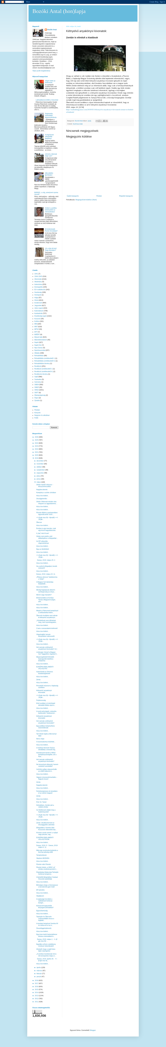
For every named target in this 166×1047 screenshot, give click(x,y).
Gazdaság (38, 292)
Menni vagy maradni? (44, 595)
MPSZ (36, 329)
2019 (37, 458)
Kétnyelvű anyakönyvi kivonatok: (44, 691)
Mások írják (38, 337)
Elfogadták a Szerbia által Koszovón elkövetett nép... (46, 828)
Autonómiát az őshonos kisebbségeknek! (44, 672)
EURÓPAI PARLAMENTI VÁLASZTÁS (44, 668)
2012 (37, 998)
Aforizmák (37, 279)
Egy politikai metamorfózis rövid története (45, 727)
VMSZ (36, 390)
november (40, 464)
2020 (37, 455)
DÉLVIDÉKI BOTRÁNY (49, 174)
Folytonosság (41, 700)
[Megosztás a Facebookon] (104, 121)
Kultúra (36, 321)
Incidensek (38, 303)
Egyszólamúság (42, 911)
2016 (37, 986)
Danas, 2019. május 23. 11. (46, 574)
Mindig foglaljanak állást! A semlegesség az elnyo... (45, 591)
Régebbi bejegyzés (126, 196)
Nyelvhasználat (78, 124)
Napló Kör (38, 345)
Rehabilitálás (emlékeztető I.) (44, 358)
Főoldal (99, 196)
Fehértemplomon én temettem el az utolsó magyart (46, 792)
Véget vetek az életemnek (50, 81)
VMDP (36, 387)
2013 (37, 996)
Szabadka (38, 379)
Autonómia (38, 284)
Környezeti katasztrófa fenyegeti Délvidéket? (45, 906)
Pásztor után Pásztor (43, 864)
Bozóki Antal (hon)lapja (59, 11)
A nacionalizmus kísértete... (45, 742)
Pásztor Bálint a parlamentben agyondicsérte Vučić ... (47, 513)
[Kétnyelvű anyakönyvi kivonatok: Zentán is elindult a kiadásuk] (100, 71)
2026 (37, 437)
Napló (36, 342)
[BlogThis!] (99, 121)
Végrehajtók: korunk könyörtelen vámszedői (45, 635)
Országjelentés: (41, 499)
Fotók (36, 418)
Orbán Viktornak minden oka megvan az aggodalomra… (46, 502)
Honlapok (37, 295)
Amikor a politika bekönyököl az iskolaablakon (51, 210)
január (39, 976)
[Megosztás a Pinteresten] (106, 121)
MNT (36, 327)
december (40, 461)
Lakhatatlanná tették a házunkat (47, 100)
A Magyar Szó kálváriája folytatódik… (44, 583)
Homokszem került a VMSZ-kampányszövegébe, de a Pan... (46, 754)
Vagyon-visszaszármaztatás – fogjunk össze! (46, 778)
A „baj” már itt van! (42, 533)
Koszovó (37, 319)
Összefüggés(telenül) (43, 928)
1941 (36, 274)
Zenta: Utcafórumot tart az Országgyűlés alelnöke (45, 824)
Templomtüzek (41, 855)
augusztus (40, 473)
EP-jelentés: (40, 890)
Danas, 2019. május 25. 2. (46, 560)
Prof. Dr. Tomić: (41, 802)
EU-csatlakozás (39, 289)
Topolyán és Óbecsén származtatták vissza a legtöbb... (45, 918)
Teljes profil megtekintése (41, 71)
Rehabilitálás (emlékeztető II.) (44, 361)
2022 (37, 449)
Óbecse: (39, 522)
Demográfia (38, 287)
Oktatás (37, 353)
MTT (35, 332)
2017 (37, 983)
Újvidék (37, 400)
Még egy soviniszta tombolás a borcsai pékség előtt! (47, 851)
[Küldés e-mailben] (97, 121)
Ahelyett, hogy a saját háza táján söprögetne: (45, 950)
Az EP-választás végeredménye (42, 542)
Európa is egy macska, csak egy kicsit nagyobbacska (46, 529)
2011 (37, 1002)
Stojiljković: (40, 896)
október (39, 467)
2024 (37, 443)
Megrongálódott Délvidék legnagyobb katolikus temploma (45, 659)
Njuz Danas (38, 348)
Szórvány (37, 382)
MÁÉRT (37, 334)
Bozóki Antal (52, 30)
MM (35, 324)
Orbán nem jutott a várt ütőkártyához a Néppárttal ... (47, 537)
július (39, 476)
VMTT (36, 393)
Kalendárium (38, 311)
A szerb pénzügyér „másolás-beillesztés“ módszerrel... (46, 712)
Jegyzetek (38, 305)
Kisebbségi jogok (40, 316)
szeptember (41, 470)
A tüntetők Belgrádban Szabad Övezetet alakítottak (47, 878)
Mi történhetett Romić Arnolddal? (51, 230)
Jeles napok (38, 308)
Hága (36, 298)
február (39, 974)
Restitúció (37, 366)
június (39, 479)
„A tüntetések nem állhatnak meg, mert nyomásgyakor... (46, 621)
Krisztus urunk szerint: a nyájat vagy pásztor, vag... (47, 833)
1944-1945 (38, 276)
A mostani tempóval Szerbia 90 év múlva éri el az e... (47, 924)
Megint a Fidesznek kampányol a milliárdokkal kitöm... (47, 611)
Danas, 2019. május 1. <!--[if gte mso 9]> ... (46, 940)
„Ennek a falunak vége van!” (51, 155)
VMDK (36, 385)
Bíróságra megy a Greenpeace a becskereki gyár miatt (47, 886)
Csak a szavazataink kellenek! (47, 628)
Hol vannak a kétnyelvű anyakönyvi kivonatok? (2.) (46, 648)
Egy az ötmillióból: (42, 549)
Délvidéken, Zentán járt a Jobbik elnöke (45, 806)
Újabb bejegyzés (73, 196)
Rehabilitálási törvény (42, 363)
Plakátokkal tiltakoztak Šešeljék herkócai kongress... (47, 873)
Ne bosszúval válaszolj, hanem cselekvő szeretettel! (47, 765)
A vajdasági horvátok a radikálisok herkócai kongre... (44, 901)
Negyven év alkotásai (42, 415)
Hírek (36, 300)
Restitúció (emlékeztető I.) (43, 369)
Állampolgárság (40, 395)
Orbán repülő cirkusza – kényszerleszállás (44, 485)
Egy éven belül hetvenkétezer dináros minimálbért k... (46, 935)
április (39, 967)
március (40, 971)
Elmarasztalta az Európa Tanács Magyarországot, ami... (46, 599)
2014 (37, 992)
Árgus (36, 398)
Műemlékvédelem (40, 340)
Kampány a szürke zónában (46, 492)
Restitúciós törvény (41, 374)
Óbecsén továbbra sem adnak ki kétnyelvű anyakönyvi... (46, 616)
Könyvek (37, 413)
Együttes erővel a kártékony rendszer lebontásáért (46, 945)
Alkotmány (38, 282)
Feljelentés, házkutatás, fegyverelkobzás (51, 115)
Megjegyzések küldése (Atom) (86, 200)
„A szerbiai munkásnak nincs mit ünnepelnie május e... (46, 955)
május (39, 482)
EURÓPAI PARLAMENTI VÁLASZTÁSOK (44, 838)
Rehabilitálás (39, 356)
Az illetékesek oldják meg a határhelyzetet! (46, 811)
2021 (37, 452)
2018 (37, 980)
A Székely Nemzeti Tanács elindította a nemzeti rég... (46, 749)
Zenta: (38, 680)
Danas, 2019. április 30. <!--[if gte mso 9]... (46, 960)
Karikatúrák (38, 313)
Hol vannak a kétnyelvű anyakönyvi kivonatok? (45, 722)
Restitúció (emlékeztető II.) (43, 371)
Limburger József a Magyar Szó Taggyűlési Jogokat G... (47, 653)
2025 (37, 440)
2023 (37, 446)
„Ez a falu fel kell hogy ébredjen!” (51, 249)
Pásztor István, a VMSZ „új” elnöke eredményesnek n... (46, 868)
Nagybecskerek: (42, 489)
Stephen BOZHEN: (43, 858)
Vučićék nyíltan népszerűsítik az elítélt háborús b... (46, 770)
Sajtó (36, 377)
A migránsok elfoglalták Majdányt (49, 136)
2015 (37, 989)
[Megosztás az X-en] (102, 121)
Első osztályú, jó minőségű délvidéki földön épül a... (45, 704)
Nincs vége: (40, 739)
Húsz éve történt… (42, 496)
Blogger (93, 1030)
